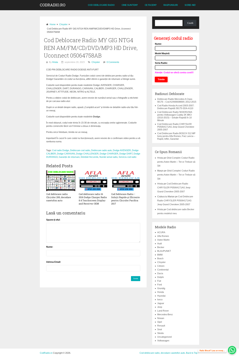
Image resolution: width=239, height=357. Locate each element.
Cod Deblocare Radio (101, 5)
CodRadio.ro (52, 5)
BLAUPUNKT (164, 251)
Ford (159, 284)
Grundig (161, 288)
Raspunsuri (170, 5)
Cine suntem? (130, 5)
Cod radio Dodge (60, 150)
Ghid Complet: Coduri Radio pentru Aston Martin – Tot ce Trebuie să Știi (176, 162)
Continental (163, 270)
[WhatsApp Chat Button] (232, 350)
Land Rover (163, 311)
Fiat (159, 281)
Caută (190, 23)
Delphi (160, 277)
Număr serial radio (108, 157)
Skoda (160, 333)
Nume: (49, 247)
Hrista (55, 62)
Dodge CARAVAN (66, 154)
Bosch (160, 258)
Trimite (161, 79)
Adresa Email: (53, 262)
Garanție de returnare (69, 157)
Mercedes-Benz (165, 314)
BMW (160, 255)
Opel (159, 322)
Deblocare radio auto (101, 150)
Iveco (160, 299)
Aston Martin (163, 240)
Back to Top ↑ (192, 353)
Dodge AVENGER (122, 150)
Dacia (160, 273)
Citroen (160, 266)
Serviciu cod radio (127, 157)
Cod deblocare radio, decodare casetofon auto (162, 353)
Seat (159, 329)
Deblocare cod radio (80, 150)
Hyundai (161, 296)
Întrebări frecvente (89, 157)
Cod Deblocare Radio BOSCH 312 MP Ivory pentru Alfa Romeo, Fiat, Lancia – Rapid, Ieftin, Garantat (176, 136)
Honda (160, 292)
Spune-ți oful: (53, 220)
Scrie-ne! (190, 5)
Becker (160, 247)
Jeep (159, 307)
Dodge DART (126, 154)
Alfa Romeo (163, 236)
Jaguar (160, 303)
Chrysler (96, 62)
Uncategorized (164, 337)
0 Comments (113, 62)
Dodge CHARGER (109, 154)
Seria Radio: (161, 63)
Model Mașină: (162, 53)
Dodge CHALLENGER (87, 154)
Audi (159, 243)
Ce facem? (151, 5)
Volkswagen (163, 340)
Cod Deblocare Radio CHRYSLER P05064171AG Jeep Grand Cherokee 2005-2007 (175, 127)
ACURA (161, 232)
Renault (161, 326)
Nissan (160, 318)
